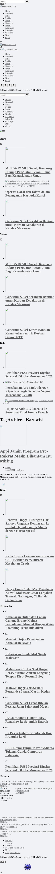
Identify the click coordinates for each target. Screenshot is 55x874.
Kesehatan (9, 28)
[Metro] (1, 239)
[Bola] (1, 348)
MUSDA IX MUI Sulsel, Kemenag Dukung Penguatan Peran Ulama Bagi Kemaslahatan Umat (27, 782)
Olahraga (9, 33)
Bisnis (8, 25)
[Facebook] (1, 4)
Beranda (8, 840)
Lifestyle (9, 30)
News (7, 16)
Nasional (9, 13)
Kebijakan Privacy (13, 852)
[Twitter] (3, 4)
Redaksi (8, 845)
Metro (7, 20)
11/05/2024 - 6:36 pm (14, 470)
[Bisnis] (1, 495)
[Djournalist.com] (8, 6)
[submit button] (27, 1)
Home (8, 11)
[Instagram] (5, 4)
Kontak (8, 850)
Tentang (8, 843)
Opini (7, 37)
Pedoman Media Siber (14, 848)
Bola (7, 35)
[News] (1, 144)
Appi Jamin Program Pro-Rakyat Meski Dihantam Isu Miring (26, 456)
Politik (8, 18)
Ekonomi (9, 23)
